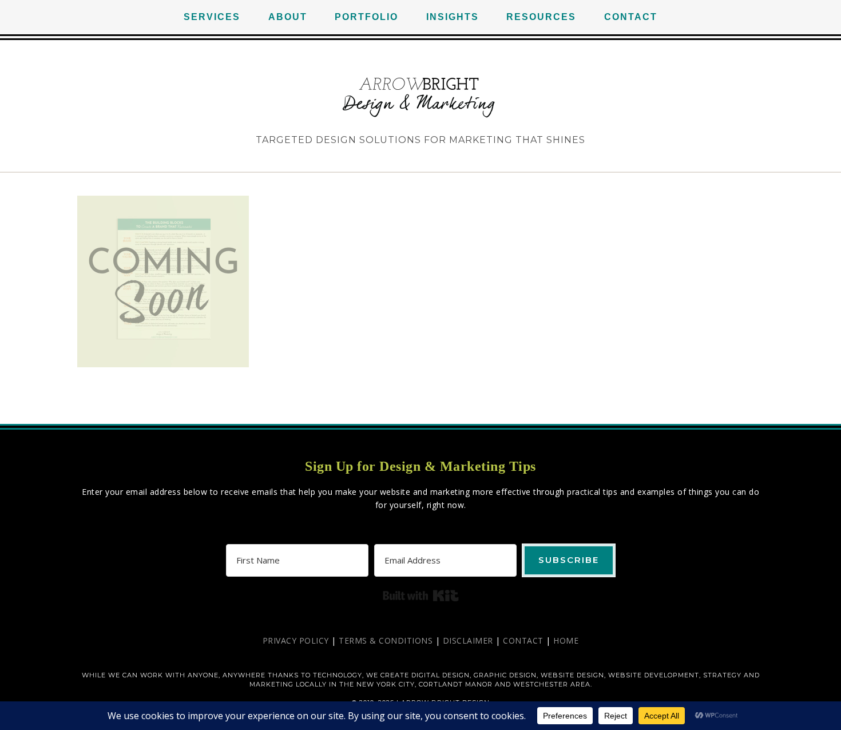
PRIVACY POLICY (296, 640)
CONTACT (523, 640)
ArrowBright (420, 97)
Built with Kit (421, 595)
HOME (565, 640)
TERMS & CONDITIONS (386, 640)
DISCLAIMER (468, 640)
